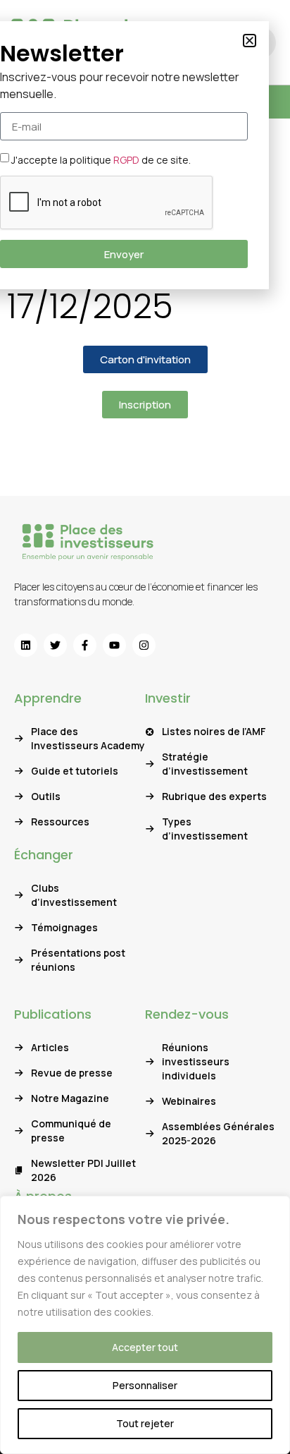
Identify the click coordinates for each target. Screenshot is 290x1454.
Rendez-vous (187, 1014)
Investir (168, 698)
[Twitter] (55, 645)
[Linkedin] (25, 645)
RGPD (126, 159)
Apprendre (48, 698)
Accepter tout (145, 1347)
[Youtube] (114, 645)
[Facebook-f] (84, 645)
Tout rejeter (145, 1423)
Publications (53, 1014)
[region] (145, 1325)
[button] (249, 40)
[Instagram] (144, 645)
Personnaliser (145, 1385)
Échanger (43, 855)
